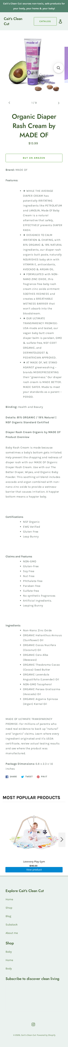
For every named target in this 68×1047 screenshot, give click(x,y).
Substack (12, 924)
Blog (8, 916)
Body (9, 968)
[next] (61, 839)
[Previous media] (9, 103)
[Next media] (58, 103)
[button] (59, 68)
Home (9, 899)
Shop (9, 907)
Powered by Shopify (46, 1035)
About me (12, 933)
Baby (9, 951)
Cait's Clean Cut (13, 21)
